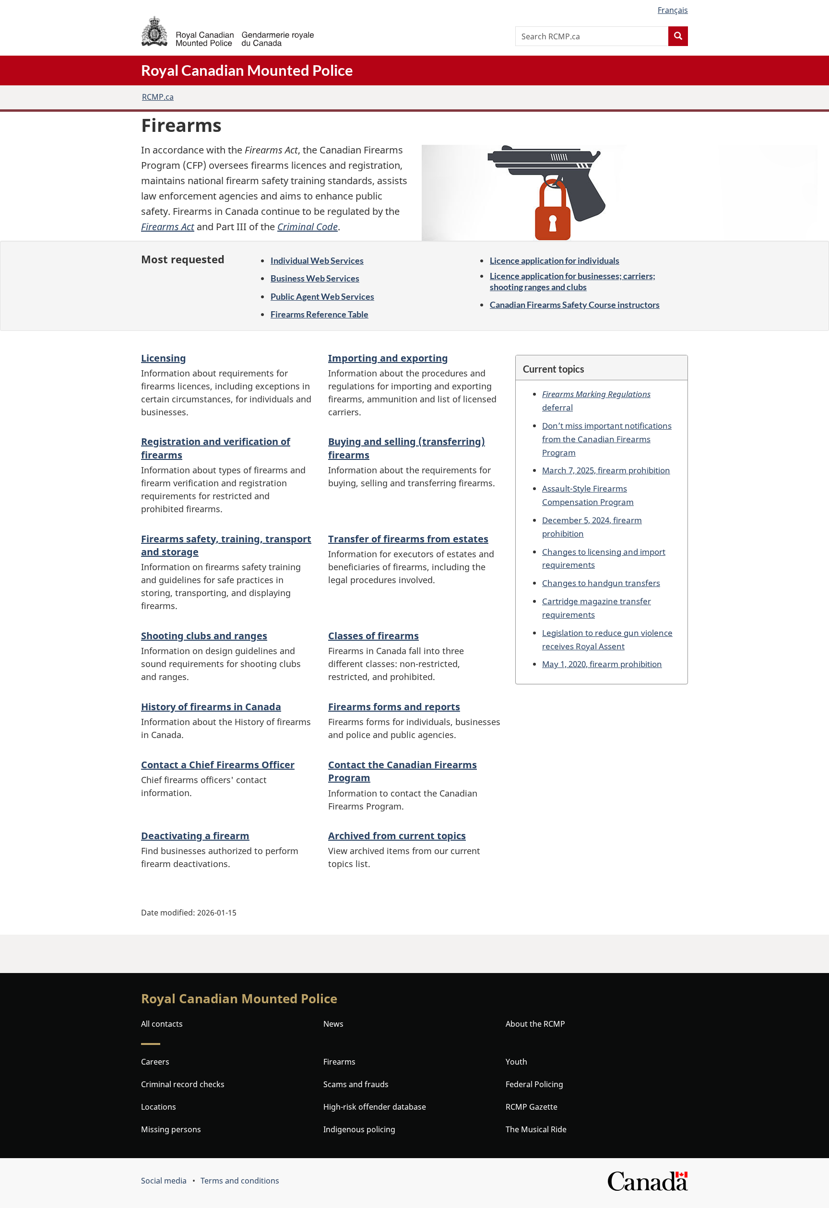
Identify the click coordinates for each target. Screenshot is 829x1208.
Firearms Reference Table (319, 314)
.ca (158, 97)
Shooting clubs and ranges (204, 635)
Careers (155, 1061)
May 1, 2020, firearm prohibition (602, 663)
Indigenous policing (359, 1129)
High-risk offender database (374, 1107)
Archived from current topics (397, 835)
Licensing (163, 358)
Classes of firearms (373, 635)
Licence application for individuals (554, 260)
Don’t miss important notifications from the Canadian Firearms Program (607, 439)
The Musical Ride (536, 1129)
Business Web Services (315, 278)
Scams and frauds (356, 1084)
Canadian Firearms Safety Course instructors (575, 304)
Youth (516, 1061)
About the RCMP (535, 1024)
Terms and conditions (240, 1180)
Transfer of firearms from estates (408, 538)
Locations (158, 1107)
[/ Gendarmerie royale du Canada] (227, 31)
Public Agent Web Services (322, 296)
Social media (164, 1180)
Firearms (339, 1061)
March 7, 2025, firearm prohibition (606, 470)
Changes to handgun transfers (601, 582)
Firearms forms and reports (394, 706)
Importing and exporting (388, 358)
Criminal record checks (183, 1084)
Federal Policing (534, 1084)
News (333, 1024)
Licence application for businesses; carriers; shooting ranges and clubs (572, 281)
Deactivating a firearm (195, 835)
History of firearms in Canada (211, 706)
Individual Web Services (317, 260)
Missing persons (171, 1129)
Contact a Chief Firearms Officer (218, 764)
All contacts (162, 1024)
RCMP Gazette (531, 1107)
